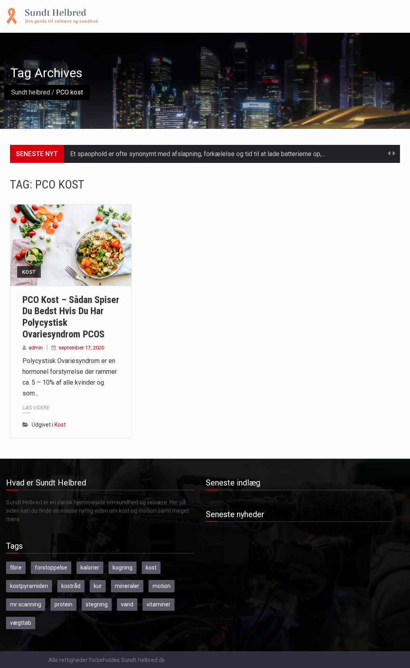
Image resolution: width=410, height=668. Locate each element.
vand (127, 604)
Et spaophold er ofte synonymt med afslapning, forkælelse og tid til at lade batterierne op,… (198, 154)
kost (151, 567)
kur (98, 586)
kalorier (89, 567)
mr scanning (25, 604)
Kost (29, 272)
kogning (123, 567)
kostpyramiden (29, 586)
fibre (16, 567)
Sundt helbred (30, 92)
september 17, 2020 (81, 348)
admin (35, 348)
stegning (97, 604)
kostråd (70, 586)
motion (162, 586)
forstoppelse (51, 567)
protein (63, 604)
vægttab (20, 623)
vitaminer (159, 604)
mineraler (127, 586)
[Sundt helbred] (52, 15)
